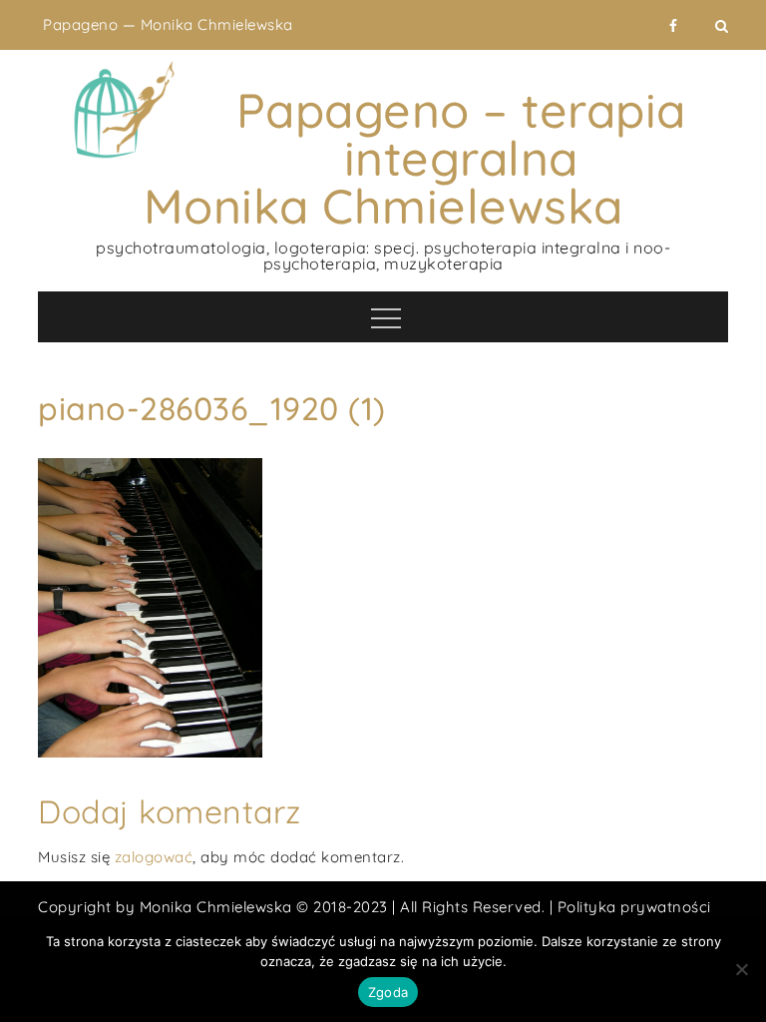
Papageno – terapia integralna (461, 134)
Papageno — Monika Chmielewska (168, 24)
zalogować (154, 856)
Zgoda (388, 992)
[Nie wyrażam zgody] (741, 969)
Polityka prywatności (634, 906)
